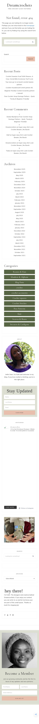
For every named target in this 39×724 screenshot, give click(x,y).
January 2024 (19, 203)
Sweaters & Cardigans (19, 324)
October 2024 (19, 191)
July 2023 (19, 215)
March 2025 (19, 178)
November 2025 (19, 169)
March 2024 (19, 197)
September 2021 (19, 255)
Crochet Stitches (19, 303)
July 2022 (19, 240)
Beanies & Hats (19, 272)
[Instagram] (13, 615)
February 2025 (19, 181)
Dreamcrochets (19, 5)
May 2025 (19, 175)
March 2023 (19, 221)
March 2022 (19, 243)
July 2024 (19, 194)
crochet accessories (20, 293)
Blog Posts (19, 282)
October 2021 (19, 252)
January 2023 (19, 228)
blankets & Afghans (19, 277)
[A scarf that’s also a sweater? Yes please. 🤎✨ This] (19, 460)
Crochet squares (19, 298)
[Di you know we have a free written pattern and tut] (19, 477)
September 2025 (19, 172)
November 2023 (19, 206)
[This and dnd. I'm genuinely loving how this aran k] (19, 442)
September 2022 (19, 237)
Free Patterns (19, 309)
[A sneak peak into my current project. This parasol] (19, 495)
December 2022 (19, 231)
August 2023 (19, 212)
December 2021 (19, 246)
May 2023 (19, 218)
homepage (30, 25)
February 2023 (19, 225)
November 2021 (19, 249)
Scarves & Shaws (19, 319)
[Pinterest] (11, 615)
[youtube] (8, 615)
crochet (19, 287)
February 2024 (19, 200)
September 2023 (19, 209)
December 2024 (19, 184)
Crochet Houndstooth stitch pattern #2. (19, 88)
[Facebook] (5, 615)
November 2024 (19, 188)
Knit (19, 314)
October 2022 (19, 234)
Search (6, 54)
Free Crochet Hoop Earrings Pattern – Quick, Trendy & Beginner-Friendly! (20, 119)
